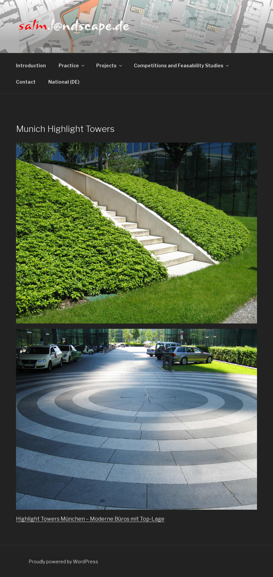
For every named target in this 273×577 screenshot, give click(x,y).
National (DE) (64, 82)
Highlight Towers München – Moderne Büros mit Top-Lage (90, 519)
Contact (26, 82)
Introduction (31, 65)
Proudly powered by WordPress (63, 561)
